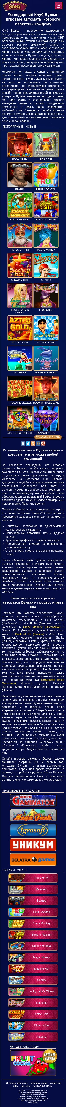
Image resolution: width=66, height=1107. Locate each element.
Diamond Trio (46, 433)
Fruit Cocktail (46, 189)
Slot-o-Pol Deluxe (20, 433)
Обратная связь (42, 1085)
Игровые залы (39, 1083)
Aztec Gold (20, 342)
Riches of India (20, 250)
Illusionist (46, 310)
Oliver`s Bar (46, 342)
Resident (46, 159)
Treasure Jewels (20, 403)
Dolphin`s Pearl (46, 372)
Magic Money (46, 250)
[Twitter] (28, 443)
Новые (31, 126)
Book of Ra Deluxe (46, 403)
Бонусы (26, 1085)
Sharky (46, 280)
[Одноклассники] (33, 443)
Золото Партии (46, 219)
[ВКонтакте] (23, 443)
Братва (19, 189)
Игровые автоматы (17, 1083)
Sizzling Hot (20, 280)
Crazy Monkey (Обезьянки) (41, 626)
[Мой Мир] (38, 443)
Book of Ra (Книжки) (29, 634)
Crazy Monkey (20, 219)
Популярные (13, 126)
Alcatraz (20, 372)
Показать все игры (48, 437)
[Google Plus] (43, 443)
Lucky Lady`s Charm (20, 311)
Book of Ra (20, 159)
